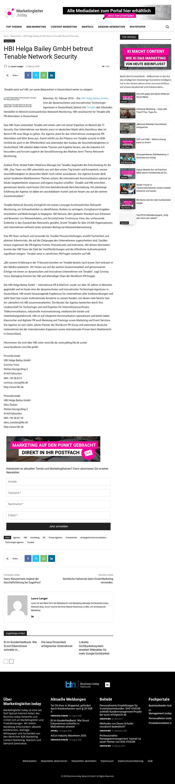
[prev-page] (6, 661)
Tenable (91, 107)
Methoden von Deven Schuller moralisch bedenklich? (116, 725)
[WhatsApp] (43, 75)
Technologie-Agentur (14, 542)
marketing (34, 537)
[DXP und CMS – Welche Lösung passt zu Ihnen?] (127, 143)
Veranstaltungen (59, 715)
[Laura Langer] (6, 66)
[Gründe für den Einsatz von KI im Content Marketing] (145, 57)
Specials (124, 223)
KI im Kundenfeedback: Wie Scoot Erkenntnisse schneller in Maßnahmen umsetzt (70, 723)
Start (6, 36)
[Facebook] (28, 75)
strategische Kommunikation (93, 537)
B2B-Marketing (127, 162)
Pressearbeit (71, 537)
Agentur (16, 537)
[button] (167, 27)
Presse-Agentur (55, 537)
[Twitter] (35, 75)
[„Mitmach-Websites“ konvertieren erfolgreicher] (127, 128)
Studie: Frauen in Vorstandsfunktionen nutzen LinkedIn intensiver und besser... (153, 188)
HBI (25, 537)
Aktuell (124, 68)
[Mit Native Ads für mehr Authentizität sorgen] (127, 203)
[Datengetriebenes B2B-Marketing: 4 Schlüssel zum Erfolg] (127, 158)
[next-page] (11, 661)
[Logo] (82, 684)
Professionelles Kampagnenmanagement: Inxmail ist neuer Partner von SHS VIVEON (120, 738)
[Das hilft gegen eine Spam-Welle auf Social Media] (127, 97)
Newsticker (16, 36)
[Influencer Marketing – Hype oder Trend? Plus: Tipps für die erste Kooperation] (127, 113)
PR (44, 537)
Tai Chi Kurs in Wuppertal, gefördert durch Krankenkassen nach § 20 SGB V (71, 708)
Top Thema (125, 147)
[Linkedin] (51, 75)
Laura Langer (17, 66)
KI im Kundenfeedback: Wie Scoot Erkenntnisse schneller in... (20, 646)
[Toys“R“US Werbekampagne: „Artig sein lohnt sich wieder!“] (127, 219)
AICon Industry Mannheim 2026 (68, 735)
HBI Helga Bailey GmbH (94, 98)
